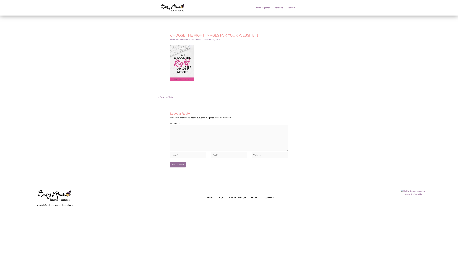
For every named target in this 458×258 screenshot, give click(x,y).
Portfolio (279, 7)
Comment (175, 123)
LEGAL (254, 197)
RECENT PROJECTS (237, 197)
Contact (291, 7)
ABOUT (210, 197)
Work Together (263, 7)
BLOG (221, 197)
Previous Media (165, 97)
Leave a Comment (178, 39)
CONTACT (269, 197)
